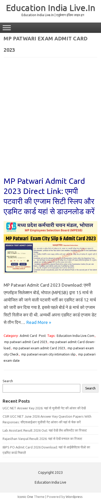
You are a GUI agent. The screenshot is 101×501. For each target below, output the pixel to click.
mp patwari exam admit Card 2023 (39, 348)
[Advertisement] (50, 120)
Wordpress (74, 496)
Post (42, 335)
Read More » (38, 322)
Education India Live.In (50, 7)
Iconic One (25, 496)
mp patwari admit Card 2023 (25, 342)
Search (8, 381)
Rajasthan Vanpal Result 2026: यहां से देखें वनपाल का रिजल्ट (42, 438)
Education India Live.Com (75, 335)
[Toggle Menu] (7, 27)
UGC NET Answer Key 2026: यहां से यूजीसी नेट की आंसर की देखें (44, 408)
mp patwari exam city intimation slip (48, 354)
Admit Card (28, 335)
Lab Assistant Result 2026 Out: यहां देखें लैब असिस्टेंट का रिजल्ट (45, 430)
